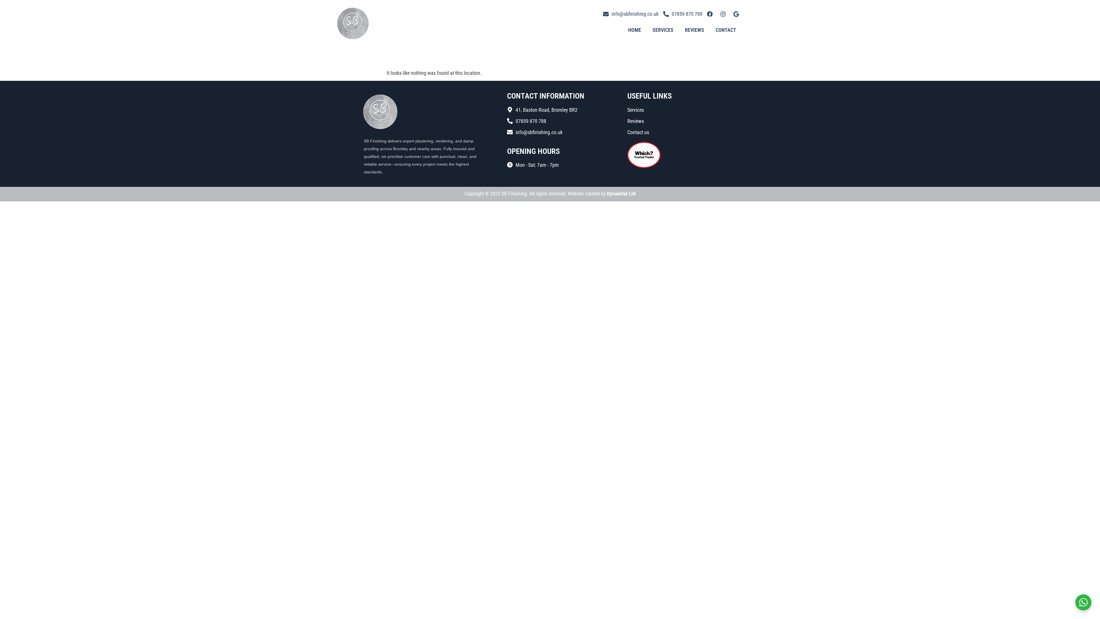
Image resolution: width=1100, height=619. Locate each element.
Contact (726, 30)
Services (663, 30)
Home (634, 30)
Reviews (694, 30)
